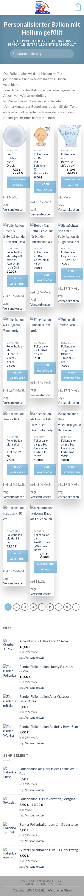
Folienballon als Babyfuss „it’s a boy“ (68, 159)
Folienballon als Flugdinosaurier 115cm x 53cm (71, 256)
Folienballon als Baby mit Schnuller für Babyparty (41, 163)
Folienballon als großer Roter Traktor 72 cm (14, 448)
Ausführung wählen (18, 182)
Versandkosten (13, 209)
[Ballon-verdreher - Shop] (42, 7)
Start (14, 41)
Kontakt (27, 880)
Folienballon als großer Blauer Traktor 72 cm (68, 354)
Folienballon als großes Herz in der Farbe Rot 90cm (68, 448)
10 (67, 607)
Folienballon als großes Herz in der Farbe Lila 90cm (41, 448)
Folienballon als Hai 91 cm (14, 538)
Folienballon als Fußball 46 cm (41, 350)
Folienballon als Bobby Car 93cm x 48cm (41, 258)
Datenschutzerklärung (42, 883)
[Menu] (5, 7)
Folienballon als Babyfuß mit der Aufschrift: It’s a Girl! (14, 260)
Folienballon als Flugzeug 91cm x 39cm (14, 354)
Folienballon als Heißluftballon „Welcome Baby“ (43, 542)
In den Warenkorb (45, 187)
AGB (59, 880)
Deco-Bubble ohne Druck (11, 159)
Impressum (45, 880)
